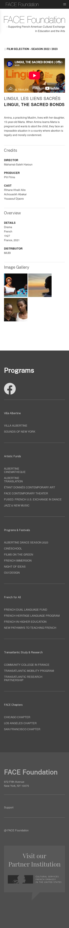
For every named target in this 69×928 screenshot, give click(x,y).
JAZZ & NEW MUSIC (16, 505)
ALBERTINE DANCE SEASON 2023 (26, 542)
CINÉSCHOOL (13, 548)
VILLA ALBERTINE (15, 425)
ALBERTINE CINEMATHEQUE (15, 470)
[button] (64, 4)
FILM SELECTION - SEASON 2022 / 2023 (32, 49)
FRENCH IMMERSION (18, 560)
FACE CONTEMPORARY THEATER (26, 493)
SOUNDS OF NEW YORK (19, 431)
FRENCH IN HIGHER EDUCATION (25, 622)
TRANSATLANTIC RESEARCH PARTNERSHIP (23, 678)
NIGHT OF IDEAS (15, 566)
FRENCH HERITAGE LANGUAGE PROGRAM (32, 615)
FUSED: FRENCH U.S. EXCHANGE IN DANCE (33, 499)
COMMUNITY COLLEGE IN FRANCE (26, 665)
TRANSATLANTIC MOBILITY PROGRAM (29, 671)
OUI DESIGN (12, 572)
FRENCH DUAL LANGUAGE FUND (25, 609)
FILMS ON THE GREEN (18, 554)
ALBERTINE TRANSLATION (13, 479)
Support (8, 807)
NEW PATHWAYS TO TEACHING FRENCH (30, 628)
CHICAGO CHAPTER (17, 717)
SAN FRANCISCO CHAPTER (22, 729)
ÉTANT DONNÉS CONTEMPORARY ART (29, 487)
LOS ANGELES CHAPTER (20, 723)
